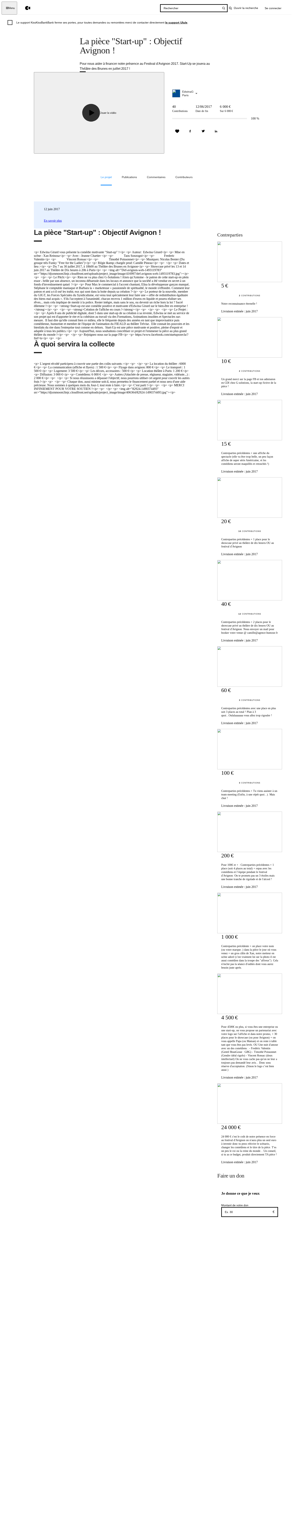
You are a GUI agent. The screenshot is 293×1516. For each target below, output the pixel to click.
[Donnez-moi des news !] (177, 131)
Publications (129, 177)
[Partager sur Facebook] (190, 131)
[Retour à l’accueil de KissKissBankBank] (24, 8)
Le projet (106, 177)
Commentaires (156, 177)
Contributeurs (184, 177)
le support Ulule (176, 22)
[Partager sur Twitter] (203, 131)
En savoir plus (53, 220)
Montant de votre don (234, 1205)
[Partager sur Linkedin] (216, 131)
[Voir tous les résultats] (223, 8)
